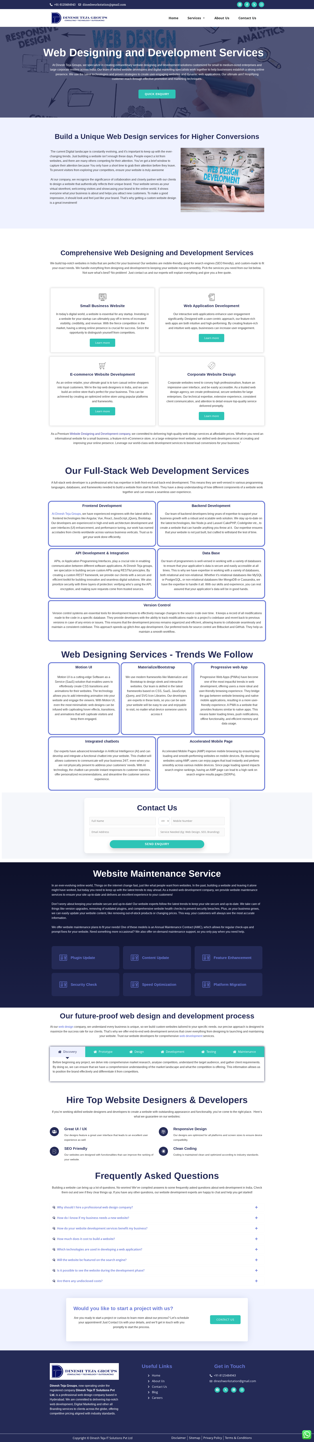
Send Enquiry (157, 844)
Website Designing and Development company (100, 433)
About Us (221, 18)
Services (194, 18)
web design (66, 1026)
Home (173, 18)
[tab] (67, 1052)
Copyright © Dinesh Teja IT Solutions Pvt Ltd (102, 1438)
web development (190, 1036)
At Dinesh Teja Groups (66, 513)
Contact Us (247, 18)
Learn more (102, 342)
